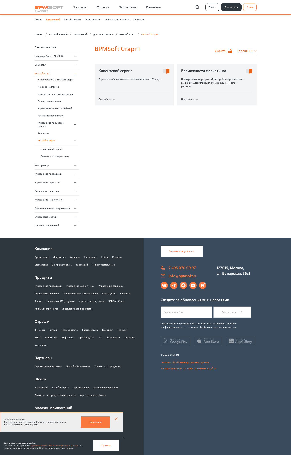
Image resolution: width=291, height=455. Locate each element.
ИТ (100, 337)
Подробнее (95, 422)
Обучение (139, 19)
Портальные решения (47, 191)
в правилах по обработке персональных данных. (54, 445)
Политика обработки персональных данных (185, 362)
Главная (39, 34)
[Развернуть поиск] (197, 7)
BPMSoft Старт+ (46, 140)
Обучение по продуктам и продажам (55, 395)
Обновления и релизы (117, 19)
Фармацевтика (90, 330)
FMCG (38, 337)
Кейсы (104, 257)
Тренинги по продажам (107, 366)
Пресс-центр (42, 257)
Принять (106, 445)
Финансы (125, 293)
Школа (38, 19)
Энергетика (51, 337)
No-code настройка (48, 86)
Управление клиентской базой (55, 108)
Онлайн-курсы (72, 19)
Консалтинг (41, 345)
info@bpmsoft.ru (183, 275)
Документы (59, 257)
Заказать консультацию (181, 251)
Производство (86, 337)
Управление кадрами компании (55, 94)
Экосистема (127, 7)
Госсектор (129, 337)
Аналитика (43, 133)
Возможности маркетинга (55, 156)
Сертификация (93, 19)
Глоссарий (82, 264)
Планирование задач (49, 101)
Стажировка (41, 264)
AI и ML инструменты (46, 308)
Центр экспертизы (62, 264)
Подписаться (229, 312)
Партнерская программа (48, 366)
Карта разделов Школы (93, 395)
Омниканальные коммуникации (52, 208)
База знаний (53, 19)
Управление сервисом (47, 182)
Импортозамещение (103, 264)
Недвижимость (69, 330)
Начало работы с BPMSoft (49, 56)
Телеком (122, 330)
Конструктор (42, 165)
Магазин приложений (47, 225)
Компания (153, 7)
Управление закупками (91, 301)
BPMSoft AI (41, 64)
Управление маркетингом (49, 199)
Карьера (117, 257)
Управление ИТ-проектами (77, 308)
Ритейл (53, 330)
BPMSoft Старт (127, 34)
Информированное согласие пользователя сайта (188, 368)
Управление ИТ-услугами (60, 301)
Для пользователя (103, 34)
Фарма (38, 301)
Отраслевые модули (46, 216)
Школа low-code (58, 34)
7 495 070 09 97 (182, 267)
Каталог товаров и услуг (51, 115)
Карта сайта (90, 257)
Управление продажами (48, 173)
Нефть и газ (68, 337)
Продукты (80, 7)
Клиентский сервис (52, 149)
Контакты (75, 257)
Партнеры (43, 357)
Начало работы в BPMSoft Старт (55, 79)
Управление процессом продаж (51, 124)
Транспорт (107, 330)
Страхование (113, 337)
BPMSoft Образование (78, 366)
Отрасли (103, 7)
